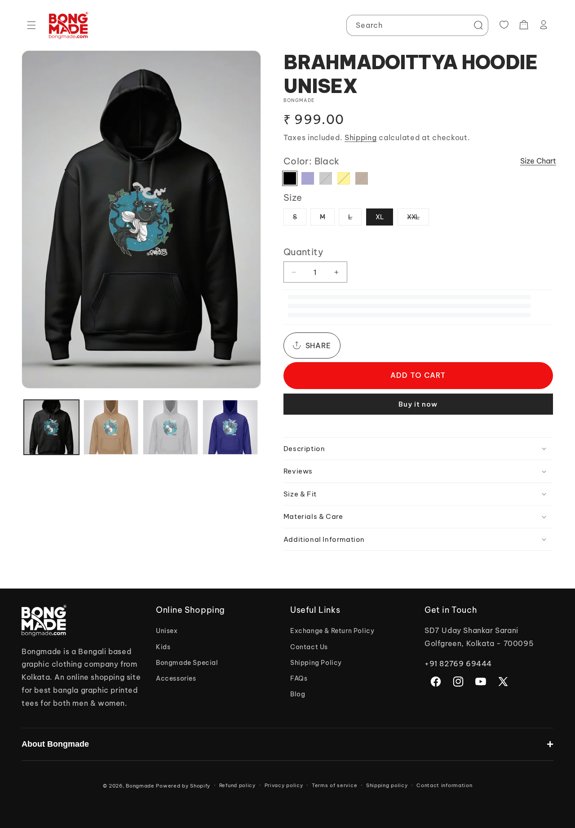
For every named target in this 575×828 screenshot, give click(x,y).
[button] (31, 25)
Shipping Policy (316, 663)
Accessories (176, 678)
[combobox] (417, 25)
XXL (418, 219)
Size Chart (538, 160)
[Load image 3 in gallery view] (170, 427)
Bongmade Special (187, 663)
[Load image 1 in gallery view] (51, 427)
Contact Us (309, 647)
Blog (297, 694)
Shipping (361, 137)
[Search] (478, 25)
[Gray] (325, 178)
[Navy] (307, 178)
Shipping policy (387, 785)
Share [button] (318, 345)
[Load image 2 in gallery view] (111, 427)
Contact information (444, 785)
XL (380, 217)
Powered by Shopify (183, 786)
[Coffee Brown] (361, 178)
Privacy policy (284, 785)
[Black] (289, 178)
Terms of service (334, 785)
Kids (163, 647)
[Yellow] (343, 178)
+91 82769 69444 (458, 663)
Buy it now (418, 404)
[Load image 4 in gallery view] (230, 427)
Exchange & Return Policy (332, 631)
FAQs (298, 678)
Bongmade (140, 786)
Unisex (167, 631)
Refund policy (237, 785)
